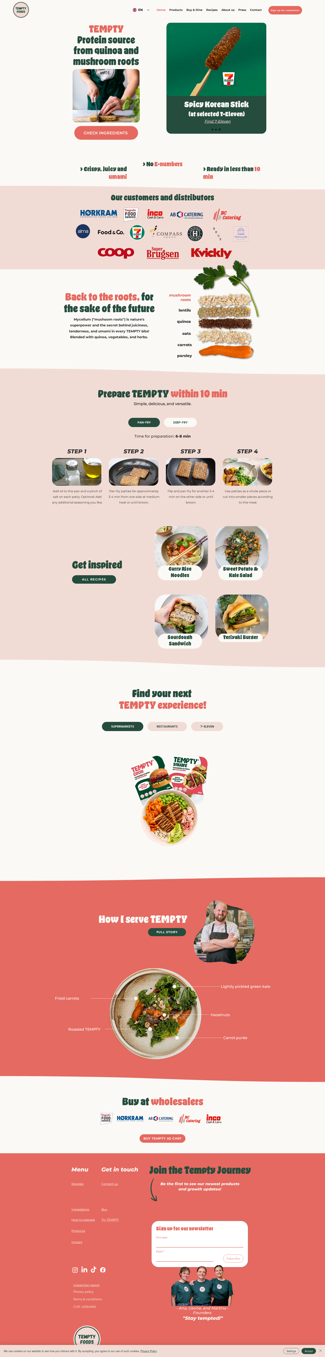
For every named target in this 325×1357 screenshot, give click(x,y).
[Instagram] (75, 1270)
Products (78, 1231)
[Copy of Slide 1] (216, 129)
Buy (104, 1209)
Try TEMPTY (110, 1220)
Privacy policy (83, 1292)
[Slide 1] (213, 130)
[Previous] (170, 78)
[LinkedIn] (84, 1270)
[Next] (262, 78)
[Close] (320, 1351)
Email (160, 1251)
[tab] (144, 422)
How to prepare (83, 1220)
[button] (194, 10)
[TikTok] (93, 1270)
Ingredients (80, 1209)
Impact (76, 1242)
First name (161, 1237)
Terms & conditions (87, 1299)
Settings (291, 1351)
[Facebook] (102, 1270)
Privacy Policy (148, 1351)
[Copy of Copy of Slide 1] (220, 129)
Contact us (109, 1184)
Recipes (77, 1184)
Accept (309, 1351)
